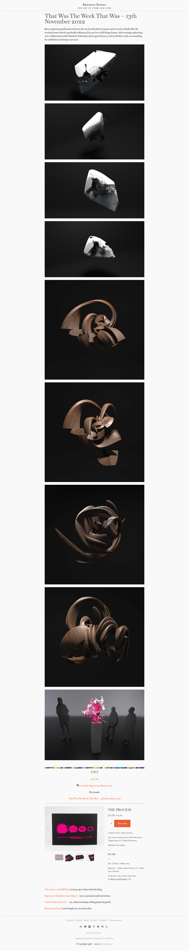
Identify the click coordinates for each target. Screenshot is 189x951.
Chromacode (115, 920)
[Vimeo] (102, 927)
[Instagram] (89, 927)
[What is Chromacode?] (94, 767)
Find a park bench (54, 909)
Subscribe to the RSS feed (57, 890)
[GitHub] (98, 927)
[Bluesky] (85, 927)
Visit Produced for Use (56, 902)
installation (102, 786)
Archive (103, 920)
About (79, 920)
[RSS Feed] (107, 927)
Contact (70, 920)
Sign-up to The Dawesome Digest (61, 896)
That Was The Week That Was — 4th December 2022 (94, 799)
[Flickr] (81, 927)
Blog (86, 920)
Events (93, 920)
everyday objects (87, 786)
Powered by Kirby (93, 933)
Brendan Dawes (94, 4)
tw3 (110, 786)
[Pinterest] (94, 927)
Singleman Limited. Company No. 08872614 (94, 939)
